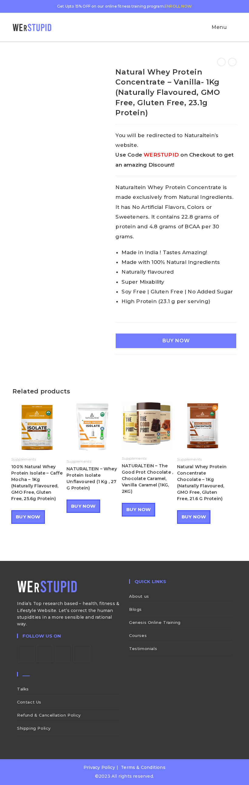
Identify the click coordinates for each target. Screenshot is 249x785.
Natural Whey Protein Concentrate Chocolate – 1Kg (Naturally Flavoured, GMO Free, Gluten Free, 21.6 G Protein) (202, 482)
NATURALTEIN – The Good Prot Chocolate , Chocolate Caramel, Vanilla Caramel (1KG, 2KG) (147, 478)
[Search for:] (232, 27)
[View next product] (232, 62)
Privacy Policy (99, 767)
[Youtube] (81, 653)
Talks (23, 688)
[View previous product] (221, 62)
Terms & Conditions (143, 767)
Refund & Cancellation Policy (49, 715)
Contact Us (29, 702)
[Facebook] (44, 653)
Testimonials (143, 648)
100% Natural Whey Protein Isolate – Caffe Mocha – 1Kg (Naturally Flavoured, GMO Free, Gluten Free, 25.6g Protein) (37, 482)
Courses (138, 635)
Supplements (23, 459)
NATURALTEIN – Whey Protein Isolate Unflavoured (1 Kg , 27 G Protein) (92, 478)
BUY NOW (176, 341)
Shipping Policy (34, 728)
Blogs (135, 609)
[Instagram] (63, 653)
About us (139, 596)
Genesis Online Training (155, 622)
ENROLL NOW (178, 6)
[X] (26, 653)
